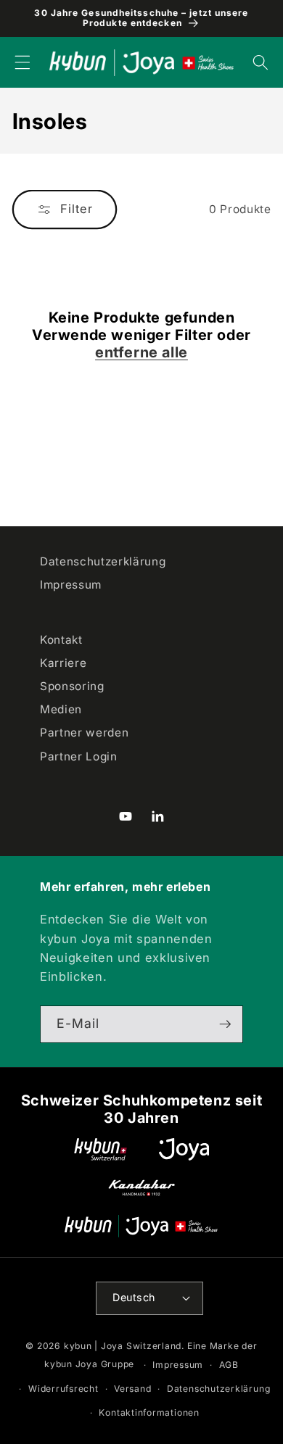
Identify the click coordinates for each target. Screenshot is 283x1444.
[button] (22, 62)
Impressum (71, 585)
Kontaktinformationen (149, 1412)
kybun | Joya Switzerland (122, 1345)
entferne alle (141, 352)
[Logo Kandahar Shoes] (141, 1188)
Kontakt (61, 640)
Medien (61, 709)
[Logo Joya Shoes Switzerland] (184, 1149)
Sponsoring (72, 686)
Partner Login (79, 756)
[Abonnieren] (225, 1024)
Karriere (63, 663)
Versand (132, 1388)
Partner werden (84, 732)
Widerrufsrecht (63, 1388)
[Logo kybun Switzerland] (101, 1149)
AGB (229, 1364)
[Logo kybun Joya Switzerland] (141, 1226)
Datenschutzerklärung (102, 561)
